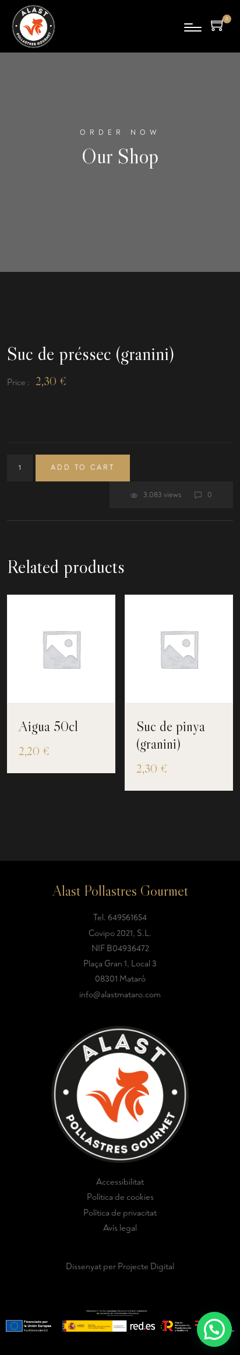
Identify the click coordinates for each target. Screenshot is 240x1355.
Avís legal (120, 1228)
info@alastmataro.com (120, 994)
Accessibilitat (120, 1182)
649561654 (127, 917)
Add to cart (83, 467)
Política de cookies (120, 1197)
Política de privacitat (120, 1212)
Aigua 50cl (48, 726)
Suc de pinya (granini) (170, 735)
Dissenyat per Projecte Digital (120, 1266)
